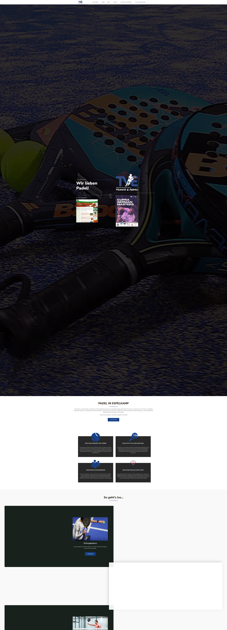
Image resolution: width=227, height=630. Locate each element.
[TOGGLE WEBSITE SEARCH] (148, 2)
